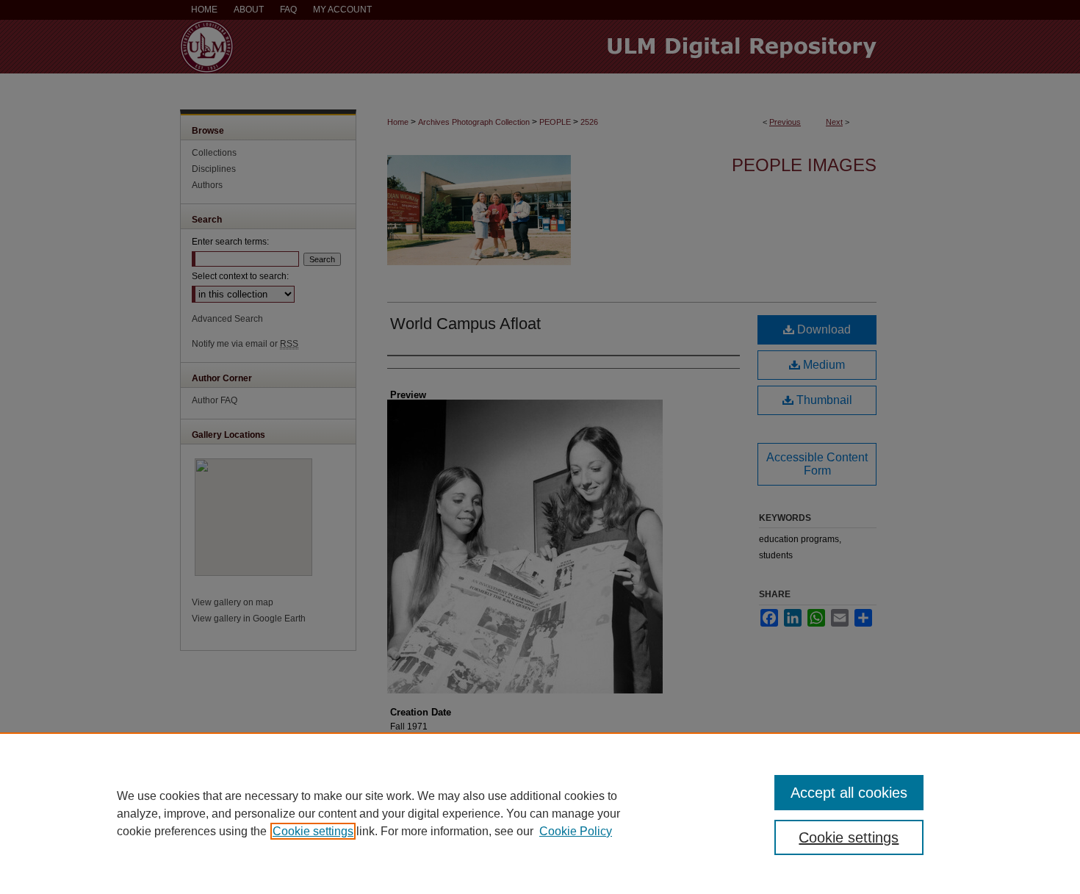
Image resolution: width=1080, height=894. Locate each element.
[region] (540, 813)
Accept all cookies (849, 793)
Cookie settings (313, 831)
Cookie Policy (575, 831)
